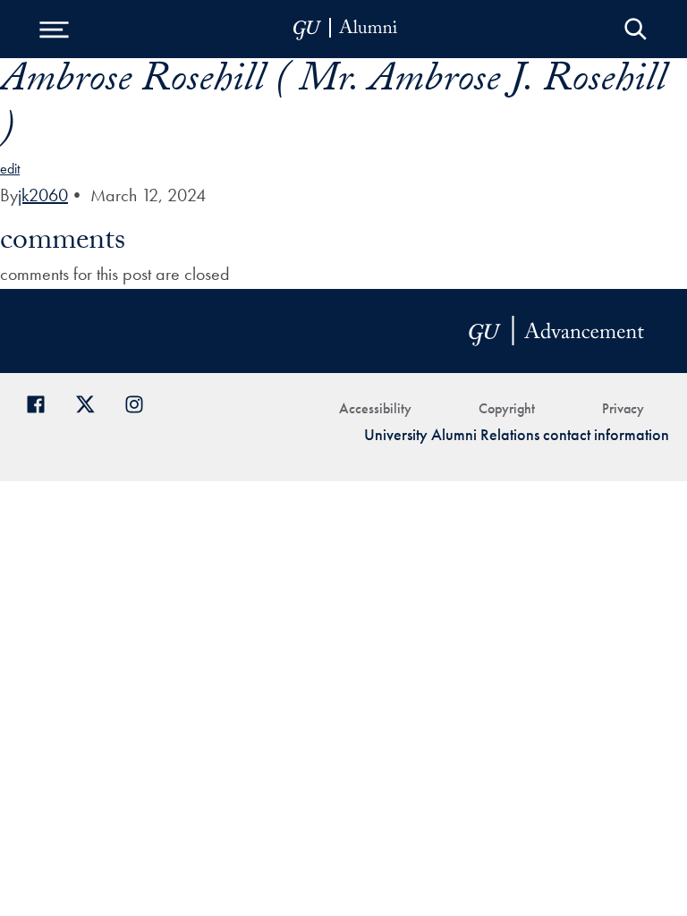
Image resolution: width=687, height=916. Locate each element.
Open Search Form (635, 29)
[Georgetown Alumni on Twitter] (92, 402)
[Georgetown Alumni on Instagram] (141, 402)
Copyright (507, 408)
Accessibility (375, 408)
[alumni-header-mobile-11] (345, 29)
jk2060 (43, 195)
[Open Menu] (53, 29)
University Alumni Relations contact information (516, 434)
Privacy (623, 408)
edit (10, 168)
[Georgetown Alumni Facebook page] (42, 402)
